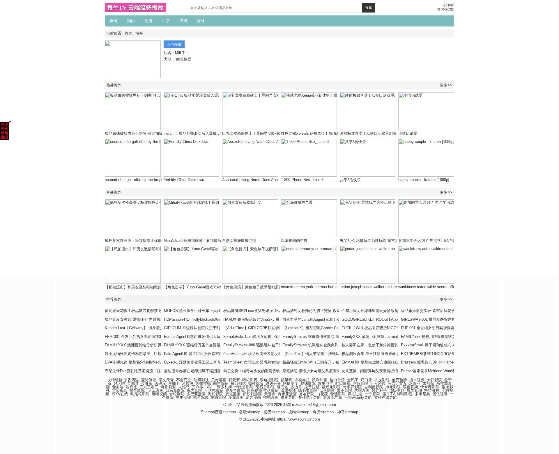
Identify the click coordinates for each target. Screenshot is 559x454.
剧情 (113, 21)
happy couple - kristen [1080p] (423, 180)
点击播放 (174, 44)
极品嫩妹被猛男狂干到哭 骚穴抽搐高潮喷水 (141, 133)
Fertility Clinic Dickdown (184, 180)
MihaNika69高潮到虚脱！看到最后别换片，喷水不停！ (209, 240)
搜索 (368, 8)
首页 (128, 33)
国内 (131, 21)
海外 (201, 21)
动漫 (148, 21)
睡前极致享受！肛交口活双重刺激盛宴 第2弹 (377, 133)
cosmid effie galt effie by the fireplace (136, 180)
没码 (183, 21)
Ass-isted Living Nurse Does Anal (250, 180)
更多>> (446, 85)
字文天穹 (166, 380)
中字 (166, 21)
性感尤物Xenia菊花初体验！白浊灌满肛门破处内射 (323, 133)
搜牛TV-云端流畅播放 (135, 7)
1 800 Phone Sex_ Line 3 (302, 180)
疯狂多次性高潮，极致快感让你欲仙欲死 (139, 240)
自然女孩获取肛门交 (239, 240)
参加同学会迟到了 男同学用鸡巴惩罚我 (431, 240)
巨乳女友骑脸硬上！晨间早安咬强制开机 (256, 133)
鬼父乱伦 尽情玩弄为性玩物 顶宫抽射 (371, 240)
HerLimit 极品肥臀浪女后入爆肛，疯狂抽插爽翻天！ (207, 133)
